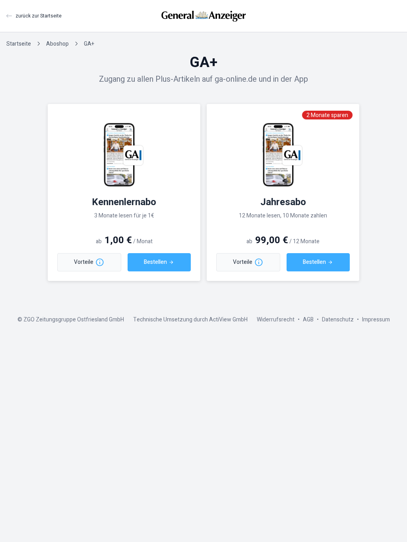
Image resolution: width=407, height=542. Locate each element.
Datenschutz (338, 319)
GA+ (89, 44)
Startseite (18, 44)
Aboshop (57, 44)
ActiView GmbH (228, 319)
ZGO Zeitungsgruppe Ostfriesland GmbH (73, 319)
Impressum (376, 319)
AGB (308, 319)
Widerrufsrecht (276, 319)
